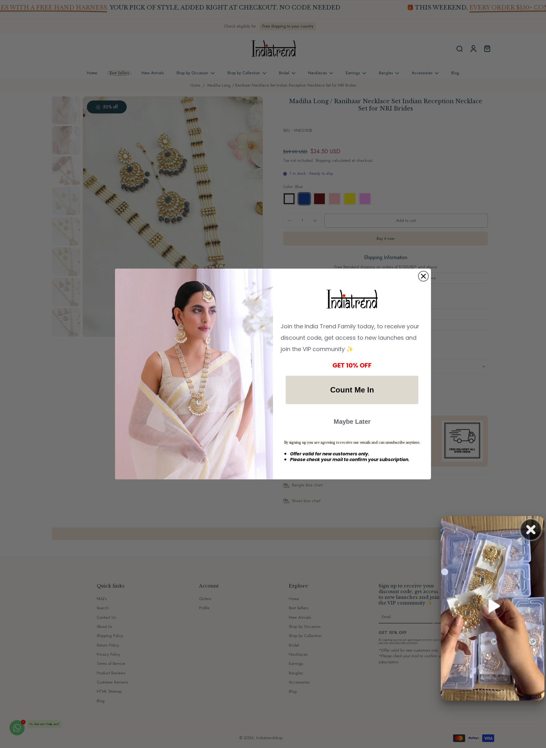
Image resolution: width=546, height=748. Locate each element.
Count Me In (352, 390)
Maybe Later (352, 421)
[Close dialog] (423, 276)
